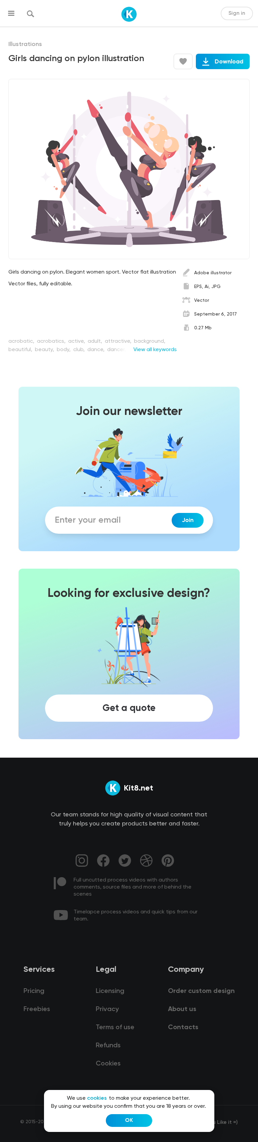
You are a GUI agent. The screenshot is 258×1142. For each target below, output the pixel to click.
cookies (97, 1098)
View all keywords (155, 349)
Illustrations (25, 44)
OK (129, 1120)
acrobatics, (52, 341)
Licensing (110, 991)
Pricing (34, 991)
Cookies (108, 1063)
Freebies (37, 1009)
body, (64, 349)
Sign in (236, 13)
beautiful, (21, 349)
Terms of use (115, 1027)
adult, (95, 341)
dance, (96, 349)
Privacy (107, 1009)
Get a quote (129, 708)
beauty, (45, 349)
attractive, (119, 341)
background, (149, 341)
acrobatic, (22, 341)
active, (77, 341)
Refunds (108, 1045)
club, (79, 349)
